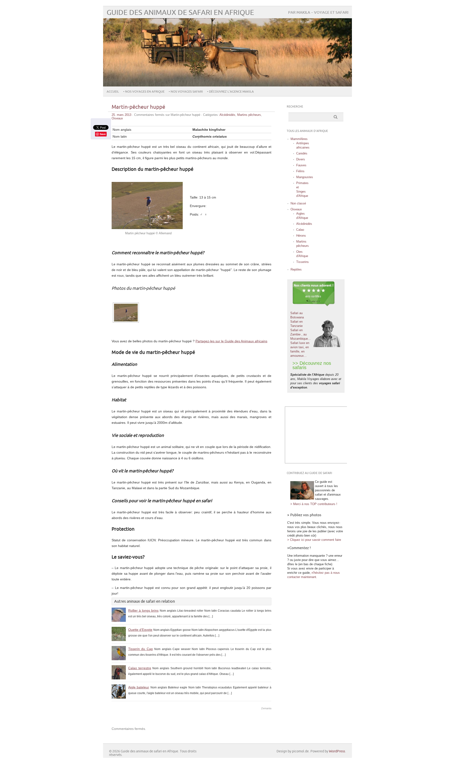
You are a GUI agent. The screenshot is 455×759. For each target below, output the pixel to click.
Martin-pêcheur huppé (138, 107)
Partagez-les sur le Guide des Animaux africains (231, 341)
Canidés (301, 153)
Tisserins (302, 262)
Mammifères (299, 139)
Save (103, 134)
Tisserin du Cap (140, 649)
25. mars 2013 (121, 115)
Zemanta (266, 708)
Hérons (301, 235)
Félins (300, 171)
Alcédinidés (227, 115)
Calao (300, 229)
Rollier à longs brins (143, 610)
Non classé (298, 203)
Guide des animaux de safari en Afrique (180, 12)
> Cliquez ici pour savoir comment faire (314, 540)
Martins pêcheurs (249, 115)
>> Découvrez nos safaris (311, 365)
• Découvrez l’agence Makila (230, 91)
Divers (300, 159)
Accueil (113, 91)
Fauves (301, 165)
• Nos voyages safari (185, 91)
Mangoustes (304, 177)
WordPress (337, 751)
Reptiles (296, 269)
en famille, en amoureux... (299, 351)
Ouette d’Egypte (140, 630)
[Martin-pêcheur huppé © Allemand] (126, 312)
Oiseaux (117, 118)
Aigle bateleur (138, 687)
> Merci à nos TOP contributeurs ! (313, 504)
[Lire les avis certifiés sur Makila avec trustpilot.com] (311, 306)
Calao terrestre (139, 668)
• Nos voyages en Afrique (143, 91)
